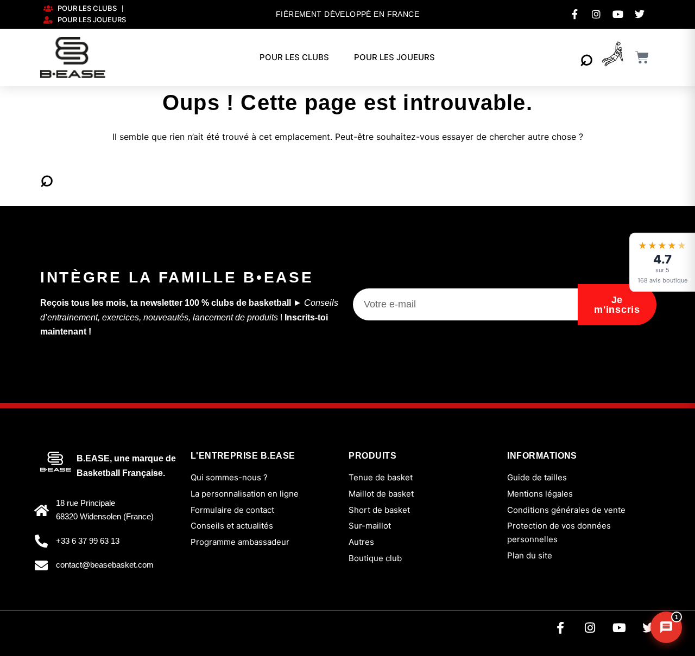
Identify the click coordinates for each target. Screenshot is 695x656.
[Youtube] (619, 628)
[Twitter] (648, 628)
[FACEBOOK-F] (574, 14)
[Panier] (642, 57)
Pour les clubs (294, 57)
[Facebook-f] (560, 628)
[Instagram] (590, 628)
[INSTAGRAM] (596, 14)
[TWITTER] (639, 14)
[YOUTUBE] (618, 14)
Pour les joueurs (394, 57)
